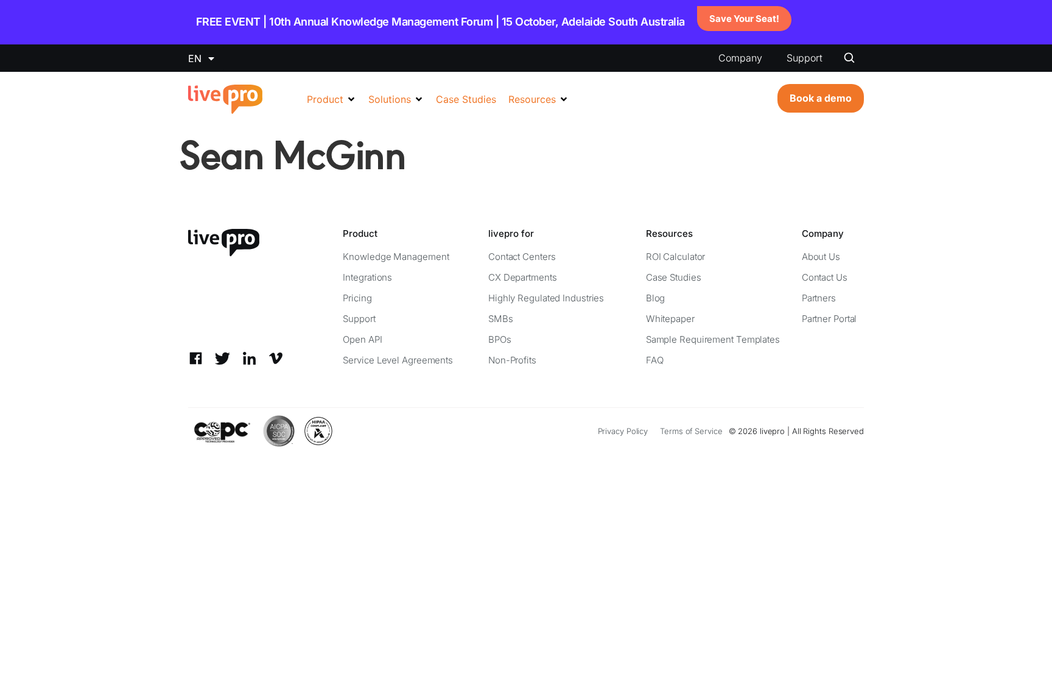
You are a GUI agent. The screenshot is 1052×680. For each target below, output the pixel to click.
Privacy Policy (623, 431)
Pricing (357, 298)
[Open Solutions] (419, 99)
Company (740, 58)
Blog (655, 298)
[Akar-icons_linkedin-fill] (249, 358)
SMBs (500, 318)
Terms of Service (691, 431)
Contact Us (824, 277)
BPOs (499, 339)
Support (804, 58)
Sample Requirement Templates (713, 339)
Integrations (367, 277)
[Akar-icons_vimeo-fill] (276, 358)
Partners (819, 298)
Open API (362, 339)
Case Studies (673, 277)
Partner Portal (829, 318)
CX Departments (522, 277)
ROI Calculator (676, 256)
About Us (821, 256)
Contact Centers (522, 256)
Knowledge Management (396, 256)
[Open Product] (351, 99)
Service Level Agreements (398, 360)
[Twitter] (222, 358)
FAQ (655, 360)
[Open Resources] (564, 99)
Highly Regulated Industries (546, 298)
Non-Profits (512, 360)
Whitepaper (670, 318)
